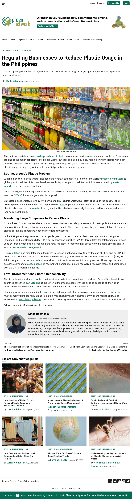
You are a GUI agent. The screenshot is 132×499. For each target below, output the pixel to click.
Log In (126, 3)
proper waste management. (27, 247)
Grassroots (51, 40)
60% (62, 204)
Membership (113, 3)
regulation (15, 252)
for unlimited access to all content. (93, 495)
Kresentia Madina (103, 409)
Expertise (101, 3)
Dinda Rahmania (14, 81)
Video (69, 40)
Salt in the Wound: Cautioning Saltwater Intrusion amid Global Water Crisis (109, 378)
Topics (12, 40)
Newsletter (35, 481)
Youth (76, 40)
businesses (116, 292)
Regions (21, 40)
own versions (33, 282)
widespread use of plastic (51, 156)
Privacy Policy (23, 481)
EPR (44, 239)
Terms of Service (9, 481)
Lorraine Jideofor (16, 409)
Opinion (40, 40)
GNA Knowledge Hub (11, 50)
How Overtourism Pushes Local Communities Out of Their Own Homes (22, 431)
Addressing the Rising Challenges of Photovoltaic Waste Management (66, 378)
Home (4, 40)
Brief (32, 40)
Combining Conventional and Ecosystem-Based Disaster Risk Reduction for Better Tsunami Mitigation (99, 346)
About (92, 3)
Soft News (26, 50)
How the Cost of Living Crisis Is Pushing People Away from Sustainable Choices (22, 378)
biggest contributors (112, 178)
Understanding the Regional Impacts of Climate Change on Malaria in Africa (109, 431)
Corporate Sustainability (92, 40)
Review (61, 40)
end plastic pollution (30, 299)
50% (16, 195)
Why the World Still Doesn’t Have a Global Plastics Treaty (66, 431)
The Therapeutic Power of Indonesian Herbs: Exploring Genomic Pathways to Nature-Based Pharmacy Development (34, 346)
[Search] (128, 40)
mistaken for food (36, 208)
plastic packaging (35, 263)
